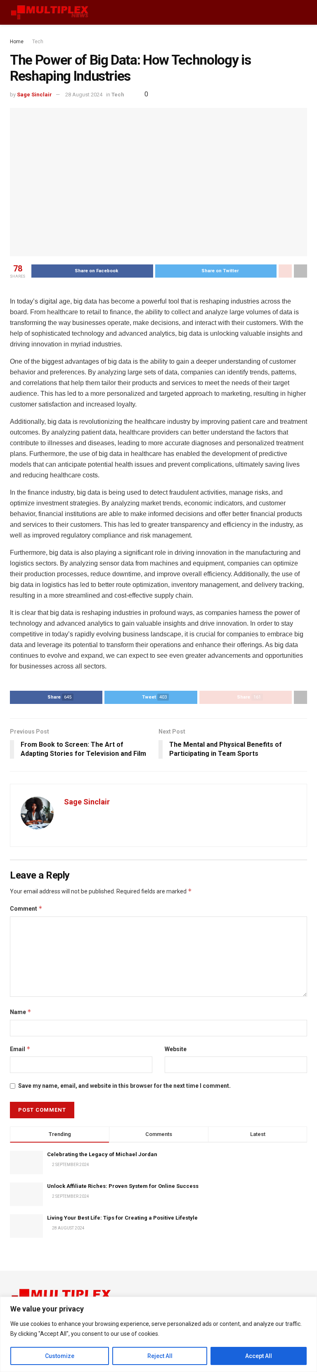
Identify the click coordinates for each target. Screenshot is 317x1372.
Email (20, 1049)
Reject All (160, 1356)
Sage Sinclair (34, 94)
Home (17, 41)
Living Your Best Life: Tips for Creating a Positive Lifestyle (122, 1218)
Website (176, 1049)
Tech (37, 41)
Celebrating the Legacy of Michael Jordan (102, 1154)
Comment (26, 908)
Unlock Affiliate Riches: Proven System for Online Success (123, 1186)
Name (20, 1012)
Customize (59, 1356)
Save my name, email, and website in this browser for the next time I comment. (124, 1085)
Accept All (258, 1356)
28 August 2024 (83, 94)
